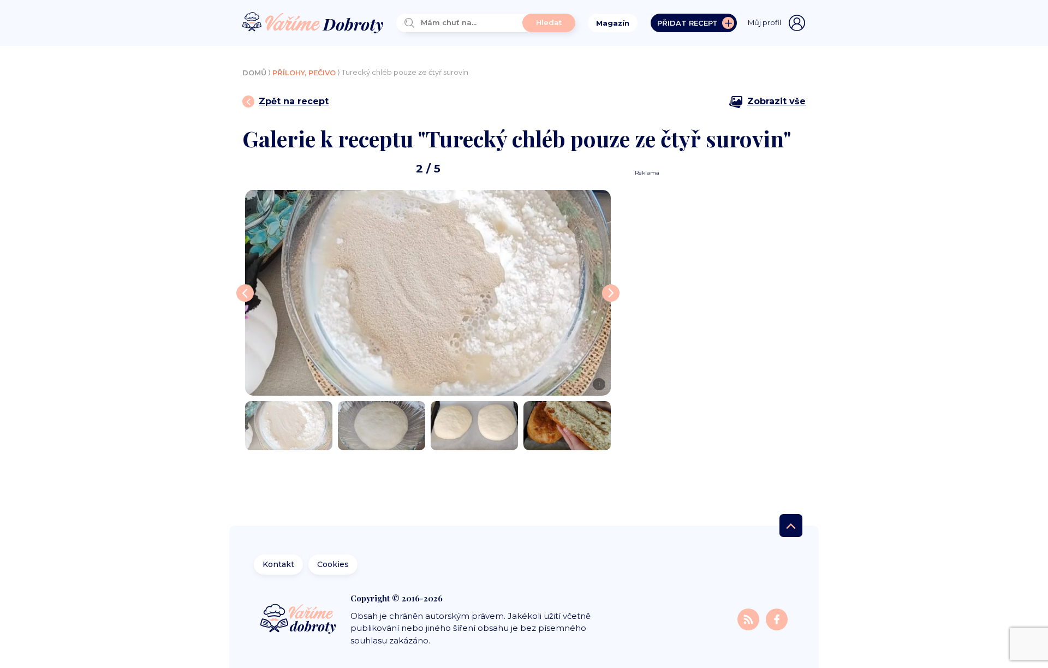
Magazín (612, 23)
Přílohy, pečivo (304, 72)
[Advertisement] (716, 340)
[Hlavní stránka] (312, 23)
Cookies (333, 564)
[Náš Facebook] (777, 619)
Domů (254, 72)
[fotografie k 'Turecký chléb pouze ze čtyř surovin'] (288, 425)
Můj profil (764, 22)
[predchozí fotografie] (245, 293)
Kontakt (278, 564)
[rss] (749, 619)
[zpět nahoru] (790, 525)
